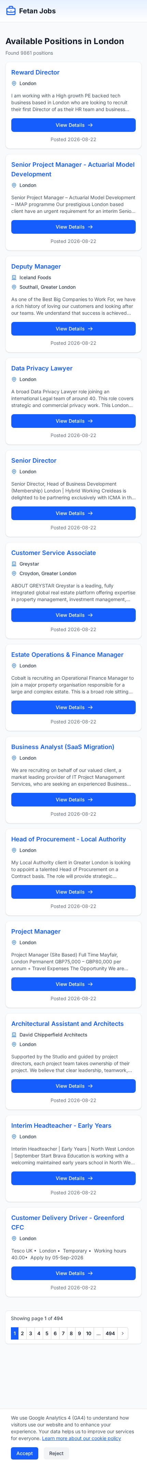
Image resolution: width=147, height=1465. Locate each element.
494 (110, 1333)
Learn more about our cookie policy (81, 1438)
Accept (24, 1453)
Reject (56, 1453)
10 (88, 1333)
